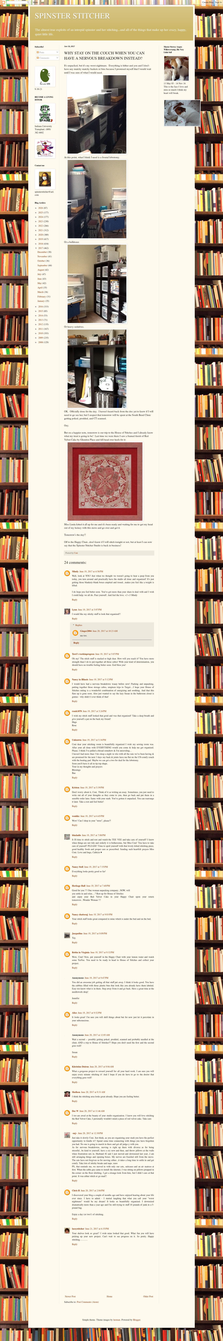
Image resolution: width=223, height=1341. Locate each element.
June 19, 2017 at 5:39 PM (92, 787)
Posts (41, 52)
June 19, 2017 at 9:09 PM (95, 933)
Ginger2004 (86, 631)
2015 (41, 311)
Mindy (75, 571)
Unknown (76, 739)
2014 (41, 315)
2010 (41, 333)
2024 (41, 216)
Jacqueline (77, 933)
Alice (74, 1012)
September (43, 265)
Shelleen (76, 1092)
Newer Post (70, 1296)
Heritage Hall (78, 885)
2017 (41, 248)
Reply (74, 599)
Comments (44, 57)
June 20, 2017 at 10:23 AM (105, 630)
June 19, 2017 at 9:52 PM (89, 1012)
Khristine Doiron (80, 1066)
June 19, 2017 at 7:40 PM (98, 885)
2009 (41, 337)
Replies (78, 625)
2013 (41, 319)
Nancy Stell (77, 866)
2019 (41, 239)
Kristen (75, 787)
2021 (41, 230)
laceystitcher (78, 1228)
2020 (41, 234)
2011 (41, 328)
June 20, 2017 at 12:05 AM (97, 1034)
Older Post (148, 1296)
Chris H (76, 1190)
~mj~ (74, 1133)
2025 (41, 212)
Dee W (75, 1111)
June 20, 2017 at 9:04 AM (102, 1066)
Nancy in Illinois (80, 679)
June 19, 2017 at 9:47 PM (96, 977)
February (42, 296)
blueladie (76, 835)
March (41, 291)
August (41, 269)
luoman (116, 1319)
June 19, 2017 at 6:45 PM (92, 816)
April (40, 287)
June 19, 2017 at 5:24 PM (94, 711)
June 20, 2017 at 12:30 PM (90, 1133)
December (43, 251)
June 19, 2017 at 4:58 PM (91, 571)
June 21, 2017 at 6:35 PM (97, 1228)
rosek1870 (77, 711)
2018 (41, 243)
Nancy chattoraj (80, 914)
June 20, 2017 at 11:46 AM (92, 1110)
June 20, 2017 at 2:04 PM (92, 1190)
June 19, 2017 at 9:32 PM (102, 952)
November (43, 256)
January (41, 300)
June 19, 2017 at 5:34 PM (94, 739)
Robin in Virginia (80, 952)
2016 (41, 306)
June (40, 278)
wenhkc (76, 816)
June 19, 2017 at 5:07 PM (90, 609)
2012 (41, 324)
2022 (41, 225)
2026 (41, 207)
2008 (41, 342)
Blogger (136, 1319)
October (42, 260)
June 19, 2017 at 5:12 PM (101, 679)
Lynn (74, 609)
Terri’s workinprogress (83, 654)
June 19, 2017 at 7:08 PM (93, 835)
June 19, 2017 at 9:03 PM (100, 914)
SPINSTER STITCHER (72, 15)
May (40, 283)
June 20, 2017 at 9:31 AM (93, 1092)
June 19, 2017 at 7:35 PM (96, 866)
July (40, 274)
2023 (41, 221)
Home (109, 1296)
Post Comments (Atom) (88, 1301)
